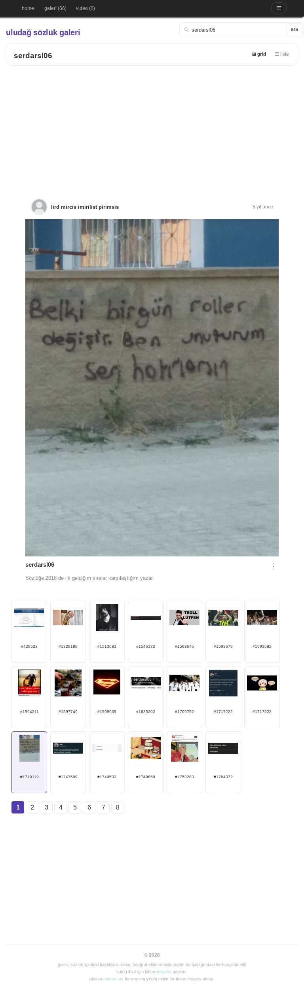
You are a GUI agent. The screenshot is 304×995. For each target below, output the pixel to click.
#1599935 (106, 711)
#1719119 (29, 777)
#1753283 (184, 777)
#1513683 (106, 646)
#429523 (29, 646)
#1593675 (184, 646)
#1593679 (223, 646)
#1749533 (106, 777)
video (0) (85, 8)
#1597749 (68, 711)
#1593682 (262, 646)
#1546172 (145, 646)
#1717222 (223, 711)
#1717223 (262, 711)
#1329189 (68, 646)
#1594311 (29, 711)
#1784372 (223, 777)
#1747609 (68, 777)
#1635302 (145, 711)
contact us (113, 978)
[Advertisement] (152, 125)
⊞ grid (259, 54)
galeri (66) (55, 8)
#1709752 (184, 711)
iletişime (163, 971)
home (28, 8)
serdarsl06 (33, 55)
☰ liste (282, 54)
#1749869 (145, 777)
